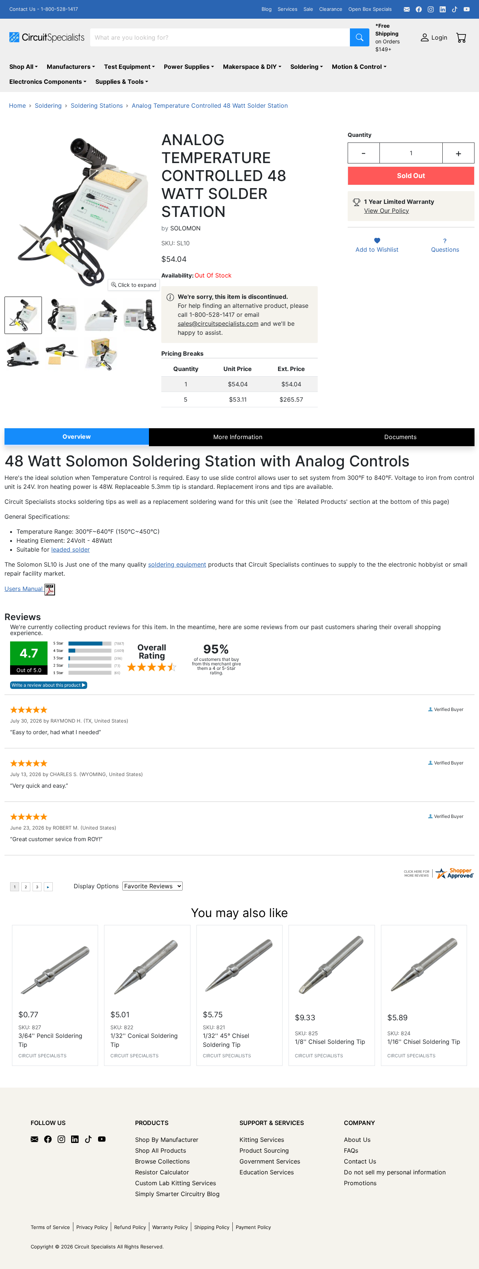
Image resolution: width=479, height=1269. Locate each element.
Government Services (270, 1161)
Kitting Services (262, 1139)
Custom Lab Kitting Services (175, 1183)
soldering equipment (177, 564)
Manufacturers (69, 66)
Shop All (21, 66)
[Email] (407, 9)
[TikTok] (455, 9)
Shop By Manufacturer (166, 1139)
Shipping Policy (211, 1227)
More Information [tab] (237, 437)
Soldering (304, 66)
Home (17, 105)
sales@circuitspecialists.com (218, 323)
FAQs (351, 1150)
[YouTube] (467, 9)
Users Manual (24, 588)
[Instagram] (431, 9)
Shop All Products (160, 1150)
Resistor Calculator (162, 1172)
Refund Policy (130, 1227)
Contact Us (360, 1161)
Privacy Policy (92, 1227)
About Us (357, 1139)
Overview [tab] (76, 436)
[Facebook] (419, 9)
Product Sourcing (264, 1150)
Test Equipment (127, 66)
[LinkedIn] (443, 9)
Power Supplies (187, 66)
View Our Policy (386, 210)
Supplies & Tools (119, 81)
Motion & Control (357, 66)
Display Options (96, 886)
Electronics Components (45, 81)
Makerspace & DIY (250, 66)
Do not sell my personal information (395, 1172)
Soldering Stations (97, 105)
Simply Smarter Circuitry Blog (177, 1194)
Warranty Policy (170, 1227)
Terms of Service (50, 1227)
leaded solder (70, 549)
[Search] (359, 37)
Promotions (360, 1183)
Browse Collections (162, 1161)
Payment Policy (253, 1227)
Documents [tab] (400, 437)
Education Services (267, 1172)
